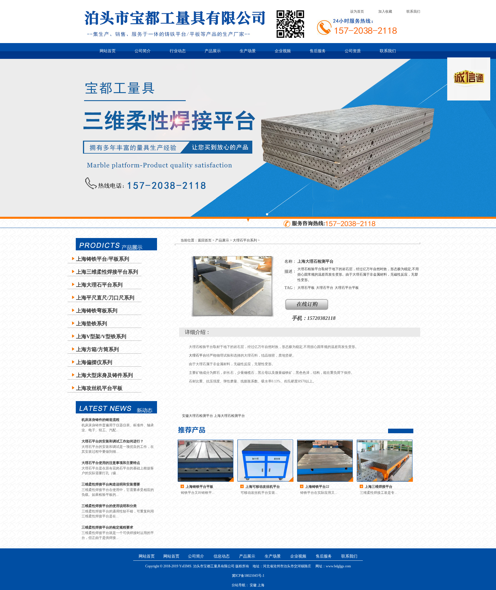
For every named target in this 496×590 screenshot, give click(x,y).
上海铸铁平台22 (317, 487)
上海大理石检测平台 (229, 416)
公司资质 (353, 51)
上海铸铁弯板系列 (96, 311)
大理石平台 (324, 288)
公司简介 (143, 51)
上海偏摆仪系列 (94, 362)
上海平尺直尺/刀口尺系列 (105, 298)
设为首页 (357, 11)
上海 (260, 585)
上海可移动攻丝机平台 (262, 487)
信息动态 (222, 556)
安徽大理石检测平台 (197, 416)
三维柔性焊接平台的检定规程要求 (107, 527)
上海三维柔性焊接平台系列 (107, 272)
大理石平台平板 (347, 288)
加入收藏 (385, 11)
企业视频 (283, 51)
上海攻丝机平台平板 (99, 388)
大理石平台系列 (245, 240)
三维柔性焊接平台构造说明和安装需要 (111, 484)
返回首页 (205, 240)
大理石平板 (306, 288)
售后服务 (318, 51)
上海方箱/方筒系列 (97, 349)
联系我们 (413, 11)
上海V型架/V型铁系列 (101, 336)
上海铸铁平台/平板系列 (102, 259)
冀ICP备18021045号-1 (248, 576)
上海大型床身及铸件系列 (104, 375)
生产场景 (248, 51)
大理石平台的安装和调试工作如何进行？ (113, 441)
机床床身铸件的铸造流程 (100, 420)
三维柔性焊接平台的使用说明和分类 (109, 506)
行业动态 (178, 51)
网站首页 (108, 51)
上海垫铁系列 (91, 323)
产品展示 (213, 51)
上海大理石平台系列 (99, 285)
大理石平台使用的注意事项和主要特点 (111, 463)
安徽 (253, 585)
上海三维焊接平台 (378, 487)
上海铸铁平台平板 (199, 487)
